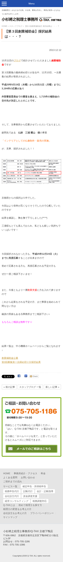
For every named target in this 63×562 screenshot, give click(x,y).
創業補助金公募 (10, 358)
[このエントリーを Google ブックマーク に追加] (26, 376)
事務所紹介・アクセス (25, 473)
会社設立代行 (12, 496)
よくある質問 (10, 477)
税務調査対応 (40, 501)
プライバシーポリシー (42, 513)
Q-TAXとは (9, 505)
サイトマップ (10, 517)
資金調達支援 (30, 496)
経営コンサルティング (16, 501)
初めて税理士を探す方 (30, 505)
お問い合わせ (28, 477)
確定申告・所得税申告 (34, 486)
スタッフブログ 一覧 (30, 387)
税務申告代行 (12, 491)
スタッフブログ (15, 26)
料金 (43, 473)
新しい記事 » (52, 387)
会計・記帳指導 (45, 491)
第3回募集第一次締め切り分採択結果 (21, 362)
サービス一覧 (10, 486)
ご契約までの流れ (12, 481)
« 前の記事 (9, 387)
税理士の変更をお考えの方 (17, 509)
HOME (4, 26)
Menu (32, 3)
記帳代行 (28, 491)
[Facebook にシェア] (19, 376)
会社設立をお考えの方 (15, 513)
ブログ (17, 60)
